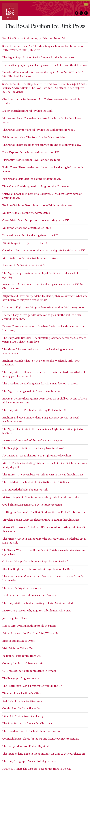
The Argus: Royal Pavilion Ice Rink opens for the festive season (38, 57)
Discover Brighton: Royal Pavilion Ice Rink (27, 111)
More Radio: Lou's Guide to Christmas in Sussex (30, 258)
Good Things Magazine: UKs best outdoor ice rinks (32, 504)
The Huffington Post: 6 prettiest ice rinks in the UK (32, 686)
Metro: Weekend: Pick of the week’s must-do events (32, 440)
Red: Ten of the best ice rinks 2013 (22, 701)
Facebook (76, 13)
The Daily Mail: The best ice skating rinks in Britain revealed (37, 603)
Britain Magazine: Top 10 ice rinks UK (24, 243)
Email (86, 13)
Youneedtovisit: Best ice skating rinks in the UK (30, 235)
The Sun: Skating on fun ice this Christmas (27, 723)
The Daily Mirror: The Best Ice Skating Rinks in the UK (34, 410)
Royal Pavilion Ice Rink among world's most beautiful (33, 38)
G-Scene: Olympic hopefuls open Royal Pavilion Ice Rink (35, 561)
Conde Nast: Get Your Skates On (21, 708)
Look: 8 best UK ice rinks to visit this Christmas (30, 595)
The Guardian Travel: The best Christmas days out (31, 731)
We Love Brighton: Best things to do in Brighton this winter (37, 205)
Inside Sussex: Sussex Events (19, 641)
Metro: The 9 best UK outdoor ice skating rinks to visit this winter (40, 497)
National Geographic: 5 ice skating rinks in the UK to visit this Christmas (44, 65)
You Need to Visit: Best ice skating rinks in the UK (31, 179)
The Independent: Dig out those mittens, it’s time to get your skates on (43, 753)
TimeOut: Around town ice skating (23, 716)
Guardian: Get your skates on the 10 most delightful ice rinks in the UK (43, 250)
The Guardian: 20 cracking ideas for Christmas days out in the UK (40, 383)
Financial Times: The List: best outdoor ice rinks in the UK (36, 768)
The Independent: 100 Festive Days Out (25, 746)
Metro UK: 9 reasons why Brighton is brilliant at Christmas (36, 610)
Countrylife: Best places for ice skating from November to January (40, 738)
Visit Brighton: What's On (17, 648)
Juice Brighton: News (14, 618)
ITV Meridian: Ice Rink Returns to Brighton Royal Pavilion (36, 455)
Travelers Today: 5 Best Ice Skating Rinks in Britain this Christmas (40, 519)
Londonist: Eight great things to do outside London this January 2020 (43, 307)
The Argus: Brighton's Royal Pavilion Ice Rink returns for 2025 (38, 130)
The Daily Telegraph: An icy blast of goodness (29, 761)
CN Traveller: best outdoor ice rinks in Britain (29, 671)
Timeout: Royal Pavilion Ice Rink (21, 693)
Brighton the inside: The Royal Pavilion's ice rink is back (35, 137)
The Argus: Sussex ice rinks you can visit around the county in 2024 (41, 145)
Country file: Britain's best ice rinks (22, 663)
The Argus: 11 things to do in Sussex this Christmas (31, 391)
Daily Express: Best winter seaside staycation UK (30, 152)
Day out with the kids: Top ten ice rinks (25, 489)
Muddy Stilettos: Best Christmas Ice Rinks (26, 228)
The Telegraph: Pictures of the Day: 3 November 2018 (33, 448)
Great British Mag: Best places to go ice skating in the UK (35, 220)
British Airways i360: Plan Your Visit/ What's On (30, 633)
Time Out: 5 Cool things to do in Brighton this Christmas (35, 186)
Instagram (81, 13)
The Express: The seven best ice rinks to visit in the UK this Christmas (42, 474)
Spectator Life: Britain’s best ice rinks (24, 265)
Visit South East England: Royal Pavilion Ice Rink (31, 160)
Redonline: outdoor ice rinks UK (21, 656)
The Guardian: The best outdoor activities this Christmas (35, 482)
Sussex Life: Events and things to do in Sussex (29, 626)
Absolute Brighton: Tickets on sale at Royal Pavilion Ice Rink (37, 569)
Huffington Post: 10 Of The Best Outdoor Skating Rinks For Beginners (43, 512)
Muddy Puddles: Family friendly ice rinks (26, 213)
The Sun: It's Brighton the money (21, 588)
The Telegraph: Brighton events (20, 678)
